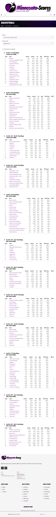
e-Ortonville (11, 345)
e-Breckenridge (12, 329)
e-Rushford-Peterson (14, 63)
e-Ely (10, 367)
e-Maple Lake (12, 254)
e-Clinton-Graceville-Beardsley (16, 338)
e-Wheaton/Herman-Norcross (16, 335)
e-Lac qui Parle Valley (14, 150)
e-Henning (11, 316)
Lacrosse (25, 501)
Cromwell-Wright (13, 360)
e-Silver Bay (12, 383)
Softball (46, 496)
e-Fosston (11, 404)
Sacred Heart (12, 433)
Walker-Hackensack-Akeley (15, 272)
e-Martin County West (14, 103)
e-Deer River (12, 373)
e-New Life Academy (13, 210)
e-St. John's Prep (13, 259)
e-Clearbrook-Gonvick (14, 411)
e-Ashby (11, 343)
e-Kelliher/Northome (14, 400)
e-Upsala (11, 248)
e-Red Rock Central (13, 186)
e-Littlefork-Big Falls (14, 380)
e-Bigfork (11, 362)
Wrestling (26, 498)
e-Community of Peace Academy (16, 230)
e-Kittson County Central (14, 429)
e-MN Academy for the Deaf (15, 84)
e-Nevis (11, 278)
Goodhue (11, 58)
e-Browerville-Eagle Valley (15, 283)
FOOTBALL (25, 487)
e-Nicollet (11, 110)
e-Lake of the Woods (14, 413)
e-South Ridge (12, 376)
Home (2, 26)
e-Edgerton (11, 178)
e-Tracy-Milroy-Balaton (14, 185)
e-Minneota (12, 145)
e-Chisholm (12, 366)
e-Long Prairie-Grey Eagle (15, 281)
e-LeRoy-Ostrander (13, 83)
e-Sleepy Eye (12, 101)
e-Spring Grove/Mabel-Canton (16, 60)
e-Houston (11, 67)
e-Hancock (11, 333)
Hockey (46, 494)
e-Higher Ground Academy (15, 223)
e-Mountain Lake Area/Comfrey (16, 128)
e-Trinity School (12, 219)
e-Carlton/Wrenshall (14, 381)
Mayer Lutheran (12, 200)
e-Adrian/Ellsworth (13, 172)
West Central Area (13, 331)
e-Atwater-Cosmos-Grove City (16, 117)
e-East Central (12, 257)
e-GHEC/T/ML (12, 115)
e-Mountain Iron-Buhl (14, 359)
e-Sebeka (11, 279)
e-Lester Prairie (12, 207)
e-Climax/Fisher (12, 445)
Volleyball (47, 487)
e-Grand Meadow (13, 62)
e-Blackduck (12, 407)
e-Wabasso (11, 157)
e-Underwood (12, 302)
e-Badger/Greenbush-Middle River (17, 435)
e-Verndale (11, 285)
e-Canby (11, 148)
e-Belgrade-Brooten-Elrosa (15, 247)
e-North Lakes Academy (14, 221)
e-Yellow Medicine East (14, 152)
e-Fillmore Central (13, 70)
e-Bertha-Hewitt (13, 274)
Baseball (25, 489)
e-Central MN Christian (14, 141)
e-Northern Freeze (13, 436)
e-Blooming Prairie (13, 74)
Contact (4, 491)
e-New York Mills (13, 303)
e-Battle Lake (12, 312)
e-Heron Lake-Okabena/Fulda (16, 183)
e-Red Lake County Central (15, 442)
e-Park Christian (13, 305)
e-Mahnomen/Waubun (14, 405)
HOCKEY (25, 494)
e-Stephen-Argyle (13, 440)
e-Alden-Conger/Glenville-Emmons (17, 119)
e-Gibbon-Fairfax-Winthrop (15, 124)
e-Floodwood (12, 364)
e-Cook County (12, 385)
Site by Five (42, 514)
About (4, 487)
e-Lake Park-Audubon (14, 307)
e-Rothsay (11, 311)
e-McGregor (12, 374)
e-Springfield (12, 105)
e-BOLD (10, 100)
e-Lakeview (11, 147)
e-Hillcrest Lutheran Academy (16, 300)
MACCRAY (11, 143)
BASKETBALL (26, 491)
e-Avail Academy (13, 214)
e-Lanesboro (12, 69)
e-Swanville (11, 252)
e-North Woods (12, 378)
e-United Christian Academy (15, 202)
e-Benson (11, 342)
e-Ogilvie (11, 250)
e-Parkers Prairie (13, 336)
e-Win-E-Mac (12, 414)
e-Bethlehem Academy (14, 72)
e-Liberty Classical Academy (15, 212)
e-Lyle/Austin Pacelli (14, 79)
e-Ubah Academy (13, 232)
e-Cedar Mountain (13, 108)
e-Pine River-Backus (13, 276)
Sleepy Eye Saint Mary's (14, 98)
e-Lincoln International (14, 225)
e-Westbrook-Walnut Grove (15, 176)
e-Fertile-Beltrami (13, 438)
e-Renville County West (14, 154)
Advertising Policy (25, 510)
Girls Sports (8, 26)
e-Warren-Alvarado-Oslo (14, 431)
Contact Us (32, 510)
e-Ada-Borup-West (13, 309)
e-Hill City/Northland (14, 371)
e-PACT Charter (12, 209)
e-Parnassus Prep (13, 226)
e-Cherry (11, 369)
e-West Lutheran (13, 203)
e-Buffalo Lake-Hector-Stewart (16, 107)
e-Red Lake (12, 416)
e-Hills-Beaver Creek (13, 170)
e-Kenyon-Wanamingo (14, 76)
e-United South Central (14, 112)
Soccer (25, 496)
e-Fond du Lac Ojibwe (14, 387)
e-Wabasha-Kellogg (13, 81)
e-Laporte (11, 287)
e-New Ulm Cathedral (14, 121)
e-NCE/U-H (11, 314)
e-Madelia (11, 126)
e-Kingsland (12, 77)
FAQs (3, 489)
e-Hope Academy (13, 217)
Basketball (16, 26)
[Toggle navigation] (53, 18)
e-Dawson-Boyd (12, 155)
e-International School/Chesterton (17, 228)
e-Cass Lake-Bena (13, 402)
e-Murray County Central (14, 181)
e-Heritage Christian (13, 216)
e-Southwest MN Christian (15, 174)
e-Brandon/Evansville (14, 340)
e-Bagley (11, 409)
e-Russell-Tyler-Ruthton (14, 179)
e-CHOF (10, 205)
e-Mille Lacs (12, 256)
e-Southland (12, 65)
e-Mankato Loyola (13, 114)
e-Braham (11, 245)
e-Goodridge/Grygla (13, 444)
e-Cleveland (11, 123)
